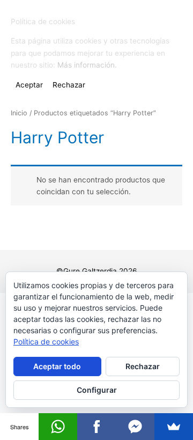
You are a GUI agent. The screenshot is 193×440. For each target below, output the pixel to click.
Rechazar (142, 366)
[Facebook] (96, 426)
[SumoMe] (173, 426)
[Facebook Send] (135, 426)
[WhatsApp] (58, 426)
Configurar (97, 389)
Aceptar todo (57, 366)
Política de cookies (46, 341)
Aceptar (29, 84)
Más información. (87, 65)
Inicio (19, 113)
